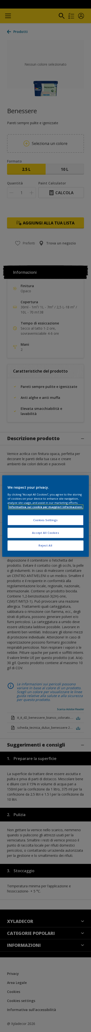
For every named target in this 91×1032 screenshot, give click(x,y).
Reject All (45, 545)
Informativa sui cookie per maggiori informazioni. (46, 507)
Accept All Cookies (45, 533)
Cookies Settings (45, 520)
